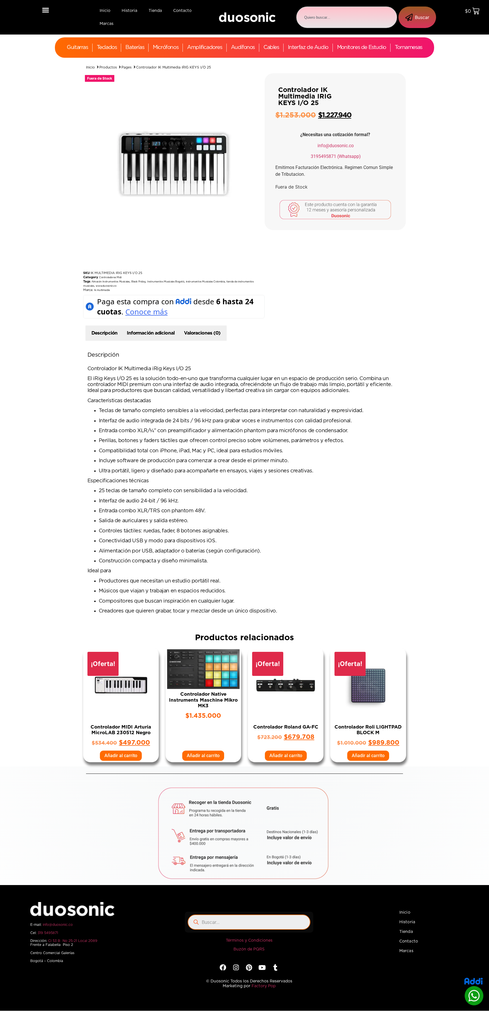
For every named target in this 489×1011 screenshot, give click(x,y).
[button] (45, 9)
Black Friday (138, 281)
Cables (271, 47)
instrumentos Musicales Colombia (205, 281)
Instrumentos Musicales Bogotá (165, 281)
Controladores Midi (110, 277)
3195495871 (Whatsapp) (336, 156)
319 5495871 (48, 933)
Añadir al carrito (120, 755)
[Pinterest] (249, 967)
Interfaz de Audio (308, 47)
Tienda (155, 11)
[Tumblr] (275, 967)
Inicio (105, 11)
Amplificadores (204, 47)
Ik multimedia (102, 290)
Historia (129, 11)
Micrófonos (165, 47)
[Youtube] (262, 967)
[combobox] (346, 17)
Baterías (134, 47)
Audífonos (243, 47)
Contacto (182, 11)
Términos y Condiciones (249, 941)
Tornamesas (408, 47)
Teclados (107, 47)
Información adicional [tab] (151, 333)
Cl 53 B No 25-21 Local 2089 (72, 941)
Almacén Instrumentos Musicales (110, 281)
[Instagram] (236, 967)
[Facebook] (223, 967)
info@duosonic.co (336, 145)
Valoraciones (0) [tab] (202, 333)
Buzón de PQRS (249, 949)
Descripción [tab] (104, 333)
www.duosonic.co (106, 286)
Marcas (106, 24)
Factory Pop (264, 986)
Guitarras (77, 47)
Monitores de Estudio (361, 47)
